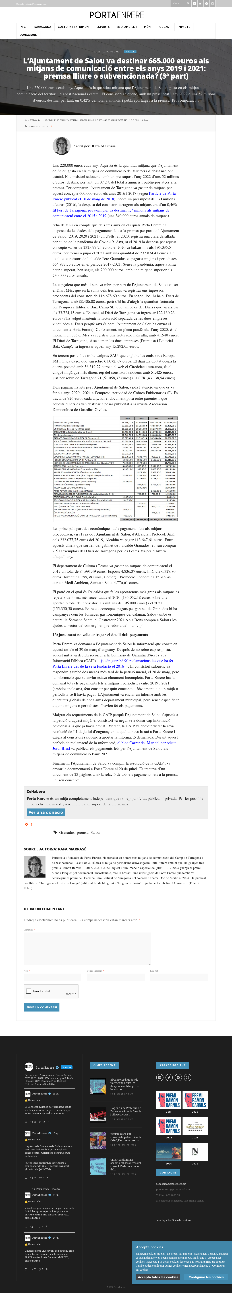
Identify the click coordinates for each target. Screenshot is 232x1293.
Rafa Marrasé (104, 146)
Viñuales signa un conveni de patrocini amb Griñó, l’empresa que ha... (125, 1137)
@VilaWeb (45, 1169)
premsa (82, 832)
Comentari (29, 929)
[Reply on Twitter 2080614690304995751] (27, 1227)
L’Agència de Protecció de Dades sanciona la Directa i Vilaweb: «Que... (125, 1111)
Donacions (28, 34)
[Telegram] (178, 1077)
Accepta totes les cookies (158, 1277)
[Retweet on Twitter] (33, 1189)
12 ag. (56, 1133)
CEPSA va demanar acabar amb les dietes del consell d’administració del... (125, 1164)
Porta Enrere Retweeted (48, 1188)
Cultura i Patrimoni (74, 26)
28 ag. (56, 1093)
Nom (27, 970)
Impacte (184, 26)
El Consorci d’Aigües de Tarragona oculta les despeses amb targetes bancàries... (124, 1084)
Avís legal (161, 1220)
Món (147, 26)
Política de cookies (180, 1220)
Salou (95, 832)
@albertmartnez (42, 1162)
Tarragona (42, 26)
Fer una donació (45, 812)
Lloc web (154, 970)
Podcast (164, 26)
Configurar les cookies (206, 1277)
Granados (67, 832)
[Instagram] (187, 1077)
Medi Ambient (127, 26)
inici (23, 26)
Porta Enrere (39, 1093)
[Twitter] (169, 1077)
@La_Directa (49, 1166)
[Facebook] (159, 1077)
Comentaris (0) (37, 126)
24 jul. (56, 1194)
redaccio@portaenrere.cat (171, 1183)
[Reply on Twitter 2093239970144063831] (27, 1122)
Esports (103, 26)
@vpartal (64, 1166)
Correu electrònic (95, 970)
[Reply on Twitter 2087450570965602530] (27, 1178)
